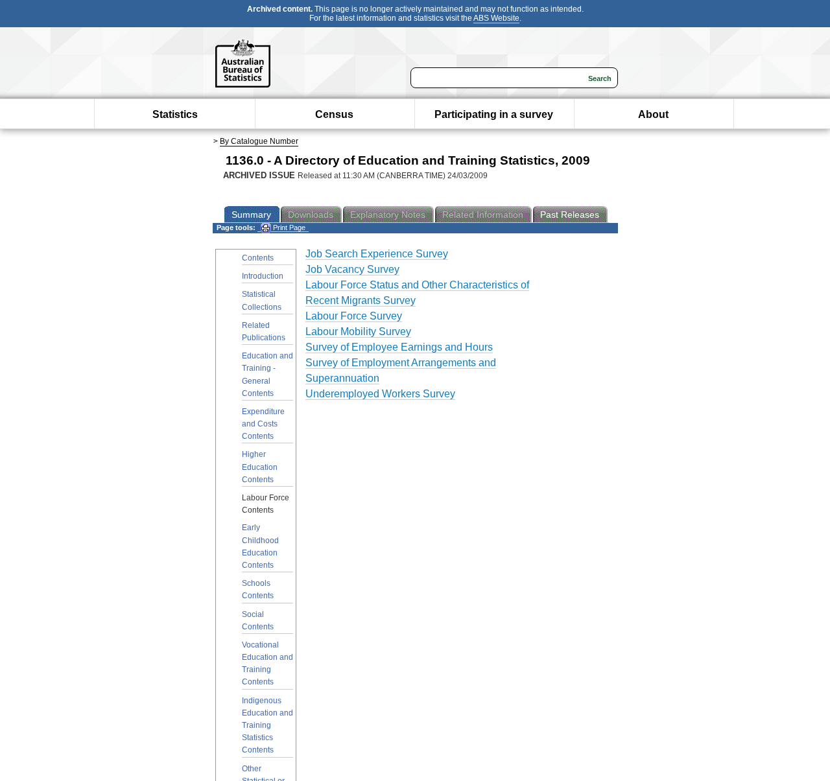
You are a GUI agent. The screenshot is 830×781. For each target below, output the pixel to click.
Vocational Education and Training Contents (267, 663)
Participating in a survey (493, 114)
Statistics (175, 114)
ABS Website (496, 18)
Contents (258, 257)
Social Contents (258, 620)
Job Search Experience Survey (376, 253)
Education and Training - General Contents (267, 374)
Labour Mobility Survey (358, 331)
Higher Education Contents (260, 467)
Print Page (288, 227)
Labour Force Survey (353, 315)
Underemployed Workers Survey (380, 393)
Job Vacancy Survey (352, 269)
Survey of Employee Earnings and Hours (399, 347)
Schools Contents (258, 589)
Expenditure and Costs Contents (263, 424)
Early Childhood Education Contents (260, 546)
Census (334, 114)
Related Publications (263, 331)
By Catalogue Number (259, 141)
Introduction (262, 276)
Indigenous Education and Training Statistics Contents (267, 725)
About (653, 114)
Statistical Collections (261, 300)
